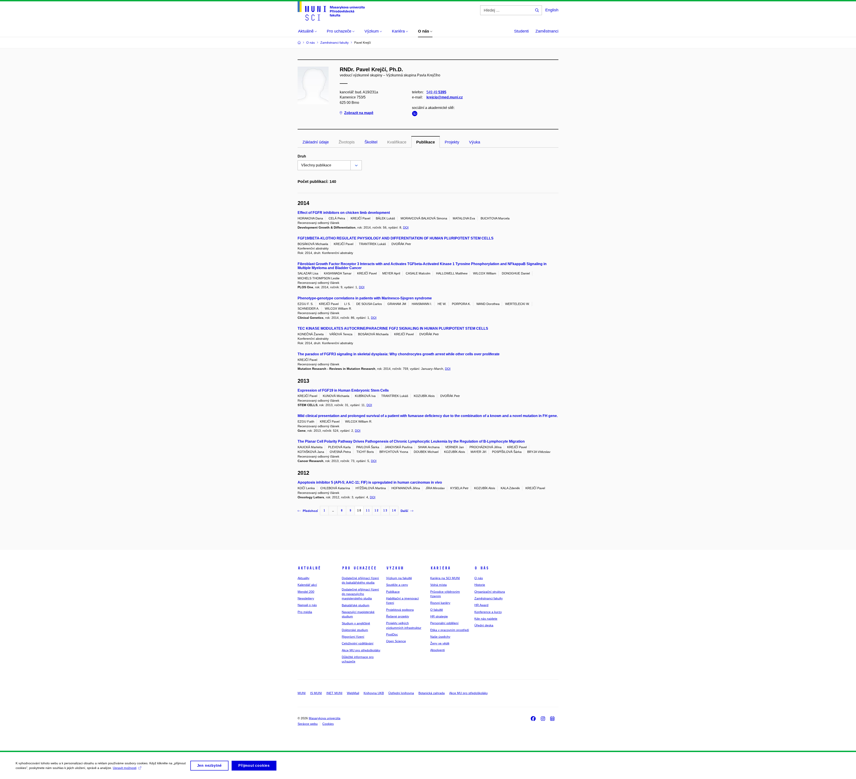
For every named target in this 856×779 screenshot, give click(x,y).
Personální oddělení (444, 623)
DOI (406, 227)
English (551, 10)
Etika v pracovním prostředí (449, 630)
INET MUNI (334, 693)
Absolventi (437, 650)
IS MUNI (316, 693)
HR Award (481, 605)
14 (394, 510)
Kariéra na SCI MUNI (445, 578)
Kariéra (440, 568)
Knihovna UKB (374, 693)
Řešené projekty (397, 616)
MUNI (302, 693)
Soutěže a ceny (397, 585)
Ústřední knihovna (401, 693)
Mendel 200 (306, 591)
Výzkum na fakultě (399, 578)
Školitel (370, 142)
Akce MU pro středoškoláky (361, 650)
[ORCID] (416, 114)
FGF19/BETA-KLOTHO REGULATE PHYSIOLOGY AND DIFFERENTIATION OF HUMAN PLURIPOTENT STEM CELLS (396, 238)
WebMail (353, 693)
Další (404, 511)
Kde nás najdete (485, 618)
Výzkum (394, 568)
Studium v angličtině (356, 623)
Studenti (521, 31)
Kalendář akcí (307, 585)
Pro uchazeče (359, 568)
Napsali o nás (307, 605)
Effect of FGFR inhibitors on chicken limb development (344, 213)
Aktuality (303, 578)
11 (368, 510)
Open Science (396, 641)
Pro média (305, 612)
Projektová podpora (400, 609)
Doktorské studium (355, 630)
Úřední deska (483, 625)
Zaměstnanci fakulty (488, 598)
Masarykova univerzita (324, 718)
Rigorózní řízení (353, 636)
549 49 (436, 92)
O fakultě (436, 609)
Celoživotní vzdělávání (357, 643)
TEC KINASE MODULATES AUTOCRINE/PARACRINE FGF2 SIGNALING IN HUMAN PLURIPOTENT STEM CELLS (393, 328)
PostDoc (392, 634)
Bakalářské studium (355, 605)
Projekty (452, 142)
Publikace (425, 142)
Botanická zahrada (431, 693)
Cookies (328, 724)
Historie (479, 585)
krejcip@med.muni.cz (444, 97)
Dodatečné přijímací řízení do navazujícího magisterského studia (360, 594)
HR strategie (439, 616)
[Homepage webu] (331, 10)
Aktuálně (309, 568)
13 (385, 510)
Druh (302, 156)
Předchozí (310, 511)
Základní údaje (315, 142)
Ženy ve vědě (439, 643)
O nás (481, 568)
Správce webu (308, 724)
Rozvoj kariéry (440, 603)
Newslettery (306, 598)
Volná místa (438, 585)
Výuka (474, 142)
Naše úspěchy (440, 636)
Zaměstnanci (546, 31)
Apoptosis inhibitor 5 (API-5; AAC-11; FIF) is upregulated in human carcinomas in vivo (370, 482)
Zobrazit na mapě (358, 113)
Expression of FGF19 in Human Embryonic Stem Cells (343, 390)
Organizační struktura (489, 591)
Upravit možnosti (124, 768)
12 (376, 510)
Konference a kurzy (488, 612)
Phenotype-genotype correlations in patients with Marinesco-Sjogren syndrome (365, 298)
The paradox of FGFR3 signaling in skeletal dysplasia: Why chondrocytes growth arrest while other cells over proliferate (399, 354)
